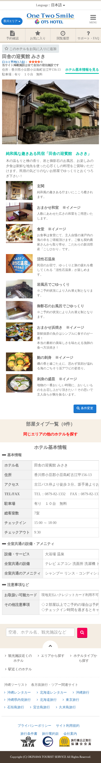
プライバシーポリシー (34, 726)
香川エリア (10, 21)
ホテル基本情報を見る (82, 69)
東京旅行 (72, 700)
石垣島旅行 (15, 707)
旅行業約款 (50, 734)
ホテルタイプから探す (85, 658)
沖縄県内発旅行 (19, 700)
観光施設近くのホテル (20, 658)
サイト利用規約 (68, 726)
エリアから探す (52, 656)
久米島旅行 (67, 707)
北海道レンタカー (53, 692)
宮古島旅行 (41, 707)
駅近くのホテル (20, 669)
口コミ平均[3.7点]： (15, 61)
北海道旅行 (48, 700)
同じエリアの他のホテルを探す (50, 434)
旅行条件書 (28, 734)
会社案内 (70, 734)
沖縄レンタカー (19, 692)
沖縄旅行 (82, 692)
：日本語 (49, 5)
